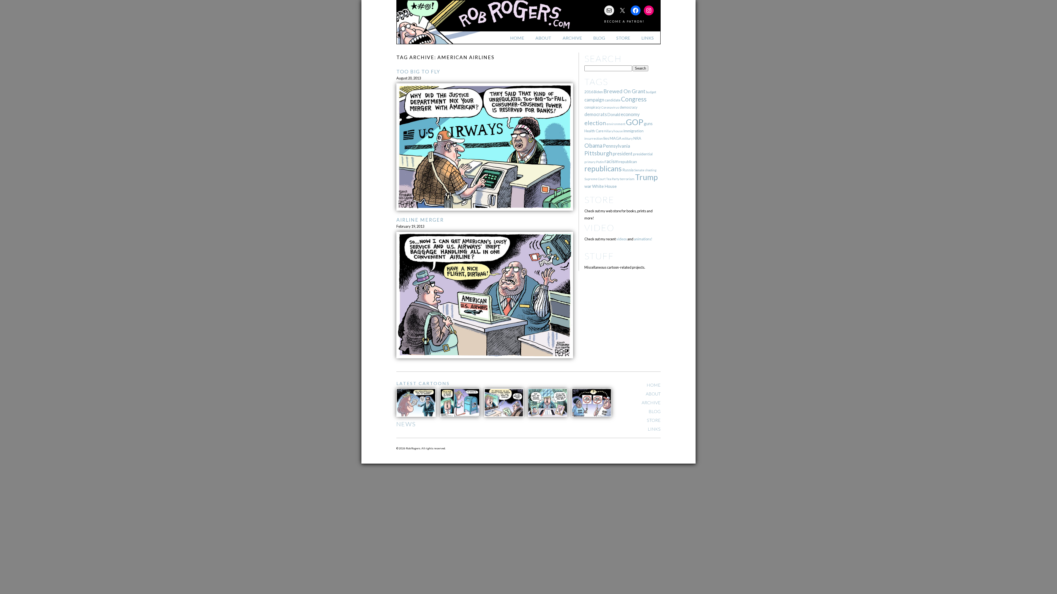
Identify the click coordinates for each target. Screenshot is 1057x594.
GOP (634, 122)
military (627, 138)
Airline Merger (420, 220)
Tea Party (612, 179)
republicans (603, 168)
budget (651, 92)
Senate (639, 170)
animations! (643, 239)
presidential (643, 154)
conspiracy (592, 107)
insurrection (593, 138)
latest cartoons (423, 383)
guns (648, 123)
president (623, 153)
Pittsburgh (598, 153)
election (595, 122)
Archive (572, 37)
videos (621, 239)
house (618, 131)
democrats (595, 114)
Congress (634, 99)
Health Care (593, 131)
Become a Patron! (624, 21)
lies (606, 138)
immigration (633, 130)
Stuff (599, 256)
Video (599, 227)
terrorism (627, 179)
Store (623, 37)
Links (647, 37)
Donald (613, 114)
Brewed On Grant (624, 91)
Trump (646, 177)
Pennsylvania (616, 146)
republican (628, 161)
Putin (600, 162)
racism (611, 161)
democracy (629, 107)
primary (590, 162)
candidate (612, 100)
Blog (599, 37)
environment (615, 124)
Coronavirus (610, 107)
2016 (588, 91)
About (543, 37)
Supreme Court (595, 179)
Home (517, 37)
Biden (598, 92)
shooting (650, 170)
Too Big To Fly (418, 72)
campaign (594, 100)
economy (630, 114)
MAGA (616, 138)
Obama (593, 145)
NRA (637, 138)
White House (604, 186)
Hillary (608, 131)
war (588, 186)
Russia (628, 169)
